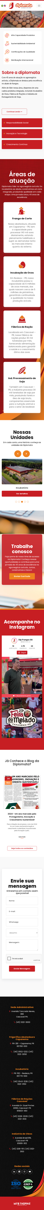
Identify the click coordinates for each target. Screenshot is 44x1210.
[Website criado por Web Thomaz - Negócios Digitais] (22, 1205)
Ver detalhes (22, 493)
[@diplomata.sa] (14, 640)
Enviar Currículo (22, 576)
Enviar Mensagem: (22, 968)
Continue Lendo (14, 111)
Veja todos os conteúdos (22, 848)
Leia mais (22, 837)
